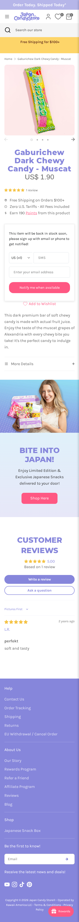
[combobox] (34, 30)
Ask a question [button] (39, 590)
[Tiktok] (22, 884)
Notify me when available (40, 287)
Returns (11, 725)
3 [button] (42, 139)
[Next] (73, 139)
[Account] (48, 15)
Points (31, 213)
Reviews (11, 795)
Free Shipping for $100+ (39, 42)
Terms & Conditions (47, 905)
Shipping (12, 716)
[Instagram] (14, 884)
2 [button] (37, 139)
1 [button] (32, 140)
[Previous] (6, 139)
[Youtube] (7, 884)
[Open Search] (7, 30)
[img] (16, 622)
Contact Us (14, 699)
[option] (39, 42)
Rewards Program (20, 769)
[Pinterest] (29, 884)
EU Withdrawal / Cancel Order (30, 734)
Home (8, 59)
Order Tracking (17, 708)
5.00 (51, 561)
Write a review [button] (39, 579)
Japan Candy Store (41, 900)
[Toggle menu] (6, 16)
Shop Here (39, 498)
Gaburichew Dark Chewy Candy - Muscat (44, 59)
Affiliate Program (19, 786)
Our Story (12, 760)
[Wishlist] (58, 16)
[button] (14, 190)
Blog (8, 804)
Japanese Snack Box (22, 830)
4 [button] (47, 139)
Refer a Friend (16, 778)
